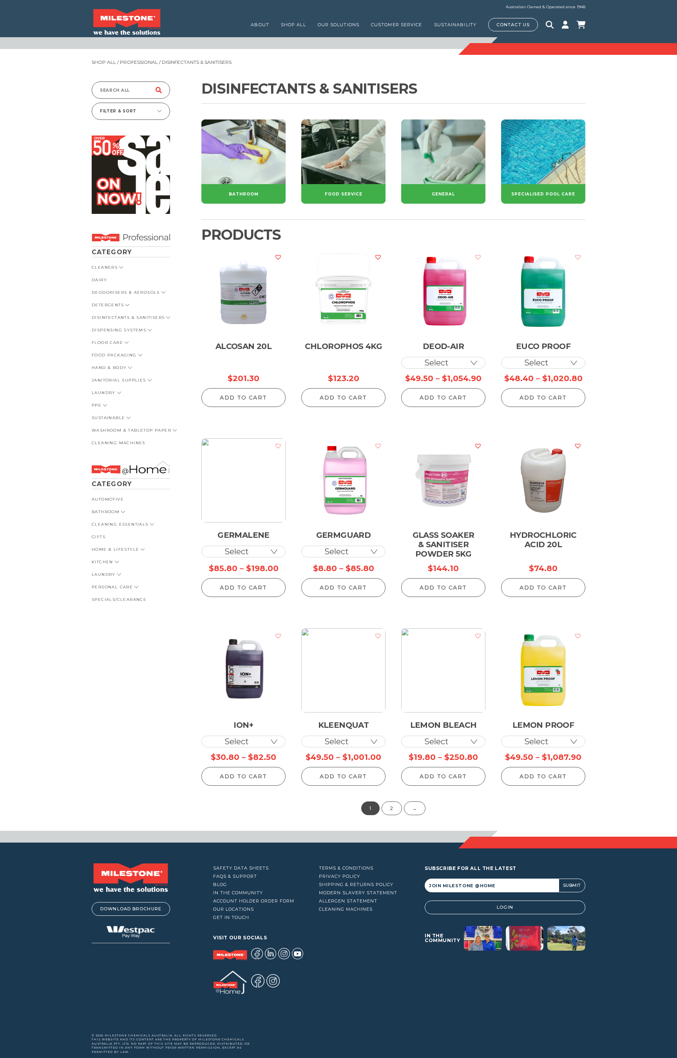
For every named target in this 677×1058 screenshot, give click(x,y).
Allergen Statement (348, 901)
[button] (278, 256)
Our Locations (233, 909)
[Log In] (565, 25)
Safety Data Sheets (241, 868)
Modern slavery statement (358, 893)
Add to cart (243, 397)
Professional (139, 62)
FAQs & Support (235, 876)
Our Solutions (338, 24)
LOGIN (505, 907)
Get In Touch (231, 917)
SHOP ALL (293, 24)
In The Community (238, 893)
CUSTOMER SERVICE (396, 24)
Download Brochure (130, 909)
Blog (220, 885)
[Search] (159, 90)
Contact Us (513, 24)
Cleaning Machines (346, 909)
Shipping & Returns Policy (356, 885)
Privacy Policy (339, 876)
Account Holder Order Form (253, 901)
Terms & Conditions (346, 868)
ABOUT (260, 24)
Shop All (104, 62)
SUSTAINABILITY (455, 24)
